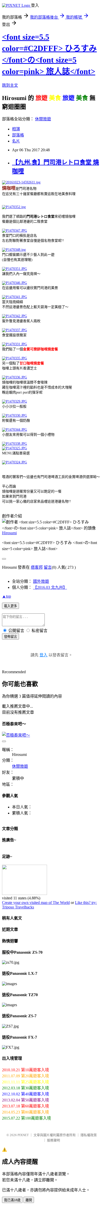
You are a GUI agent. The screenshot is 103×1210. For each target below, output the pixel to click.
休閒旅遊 (43, 119)
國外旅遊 (41, 581)
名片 (16, 141)
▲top (6, 596)
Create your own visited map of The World (36, 902)
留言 (48, 567)
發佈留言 (10, 637)
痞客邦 (37, 567)
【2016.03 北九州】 (50, 587)
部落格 (18, 135)
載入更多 (10, 606)
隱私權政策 (88, 1135)
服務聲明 (53, 1140)
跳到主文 (10, 85)
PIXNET (23, 1135)
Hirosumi (9, 533)
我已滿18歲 (12, 1200)
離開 (29, 1200)
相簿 (16, 129)
